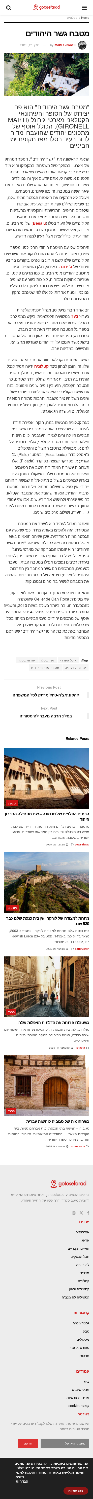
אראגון (12, 803)
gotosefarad (82, 844)
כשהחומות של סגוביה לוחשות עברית (57, 1121)
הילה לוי (80, 1047)
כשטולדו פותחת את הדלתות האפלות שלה (53, 1022)
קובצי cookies (78, 1405)
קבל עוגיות (75, 1491)
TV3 (74, 316)
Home (85, 17)
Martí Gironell (65, 44)
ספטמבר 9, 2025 (56, 1146)
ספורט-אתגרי (79, 1347)
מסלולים (83, 1339)
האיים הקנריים (78, 1248)
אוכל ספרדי (68, 660)
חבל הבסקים (79, 1256)
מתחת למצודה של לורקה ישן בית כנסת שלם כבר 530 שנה (47, 920)
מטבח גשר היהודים (45, 667)
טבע (86, 1331)
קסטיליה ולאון (79, 1288)
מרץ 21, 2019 (29, 44)
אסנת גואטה (78, 1146)
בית (86, 1381)
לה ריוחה (82, 1264)
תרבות (84, 1355)
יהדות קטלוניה (75, 667)
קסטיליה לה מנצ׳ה (75, 1297)
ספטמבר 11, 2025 (59, 1047)
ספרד (11, 1012)
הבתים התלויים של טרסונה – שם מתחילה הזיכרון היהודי (47, 816)
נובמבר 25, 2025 (55, 844)
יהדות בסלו (27, 660)
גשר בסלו (48, 660)
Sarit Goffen (82, 949)
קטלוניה (72, 17)
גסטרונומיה (81, 1322)
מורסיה (12, 908)
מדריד (84, 1272)
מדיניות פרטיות (77, 1397)
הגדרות (22, 1481)
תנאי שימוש (80, 1389)
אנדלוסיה (82, 1231)
